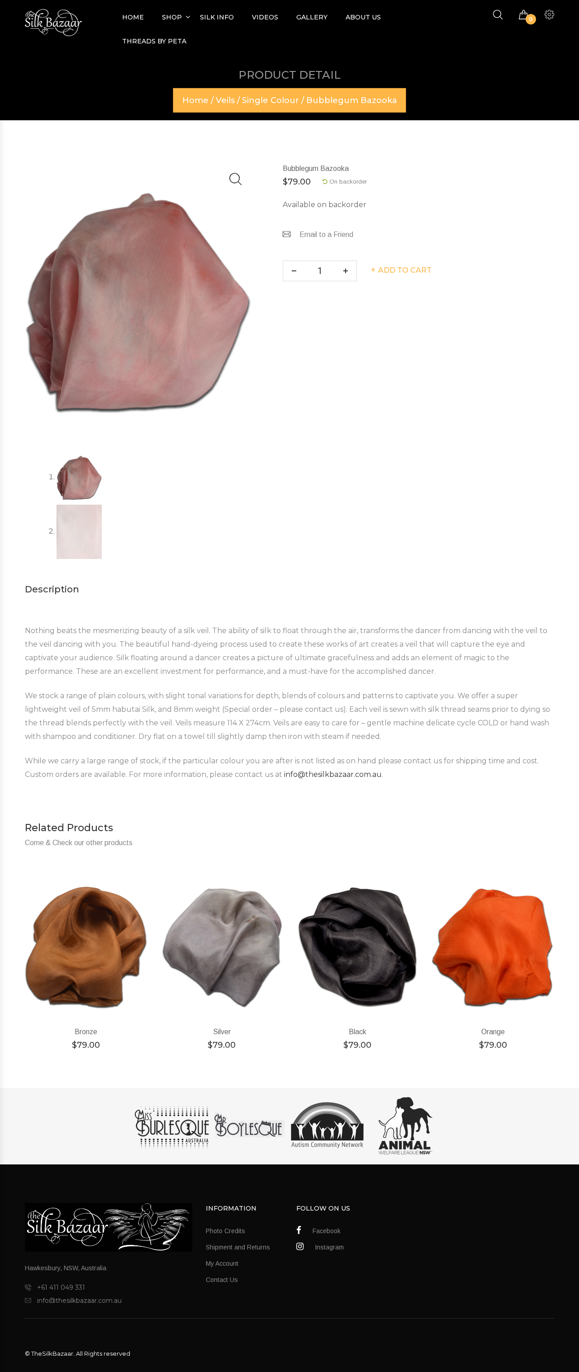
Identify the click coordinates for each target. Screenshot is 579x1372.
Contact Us (222, 1279)
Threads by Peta (154, 41)
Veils (225, 100)
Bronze (86, 1032)
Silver (222, 1032)
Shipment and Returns (238, 1247)
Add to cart (405, 270)
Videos (265, 17)
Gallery (311, 17)
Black (357, 1032)
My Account (222, 1263)
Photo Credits (225, 1231)
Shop (172, 17)
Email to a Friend (326, 234)
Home (133, 17)
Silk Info (217, 17)
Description (52, 589)
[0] (523, 14)
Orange (493, 1032)
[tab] (52, 589)
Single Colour (270, 100)
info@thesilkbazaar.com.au (333, 774)
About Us (363, 17)
